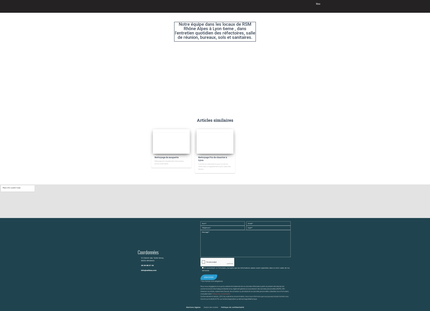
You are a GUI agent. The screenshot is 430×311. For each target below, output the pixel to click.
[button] (318, 7)
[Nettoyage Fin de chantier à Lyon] (215, 141)
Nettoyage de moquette (167, 157)
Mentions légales (193, 307)
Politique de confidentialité (221, 294)
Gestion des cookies (211, 307)
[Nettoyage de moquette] (171, 141)
